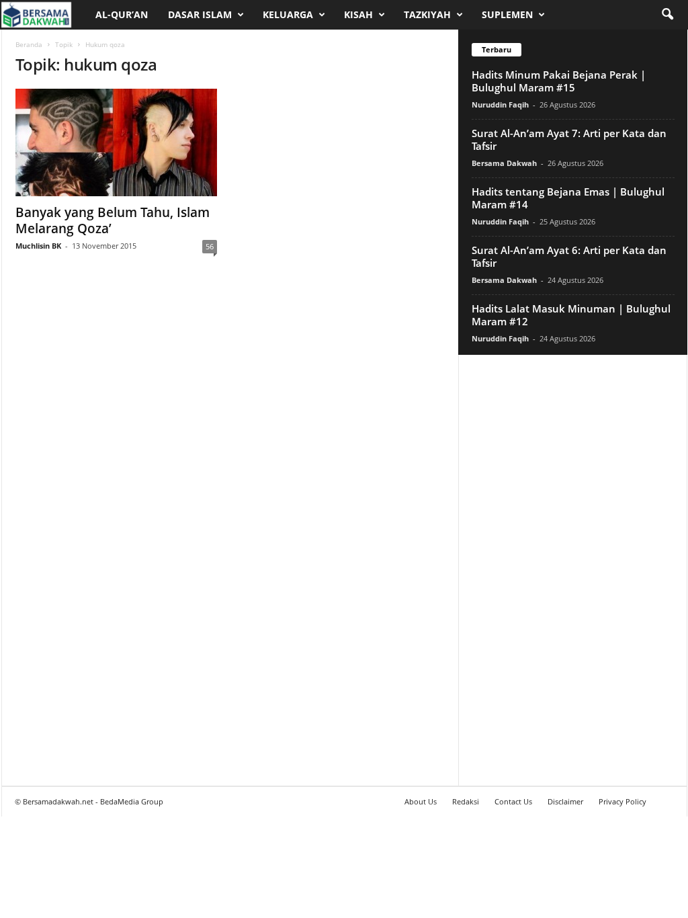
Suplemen (507, 14)
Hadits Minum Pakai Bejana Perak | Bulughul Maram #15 (559, 81)
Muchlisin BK (38, 246)
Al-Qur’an (121, 14)
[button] (667, 15)
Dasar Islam (200, 14)
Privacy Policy (622, 801)
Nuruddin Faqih (500, 104)
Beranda (28, 44)
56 (210, 246)
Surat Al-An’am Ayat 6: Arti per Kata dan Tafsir (569, 256)
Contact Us (513, 801)
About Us (420, 801)
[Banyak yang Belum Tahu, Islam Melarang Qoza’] (116, 142)
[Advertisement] (572, 569)
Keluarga (288, 14)
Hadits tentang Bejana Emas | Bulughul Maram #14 (568, 198)
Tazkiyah (427, 14)
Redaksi (465, 801)
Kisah (358, 14)
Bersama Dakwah (504, 163)
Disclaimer (565, 801)
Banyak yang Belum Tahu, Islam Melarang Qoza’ (112, 220)
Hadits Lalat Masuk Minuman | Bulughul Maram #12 (571, 315)
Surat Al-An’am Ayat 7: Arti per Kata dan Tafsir (569, 139)
